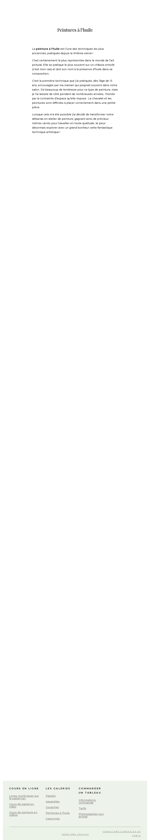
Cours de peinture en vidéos (23, 813)
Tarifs (82, 808)
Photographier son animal (91, 815)
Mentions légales (75, 834)
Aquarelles (53, 801)
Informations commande (87, 801)
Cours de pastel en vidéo (21, 805)
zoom (30, 158)
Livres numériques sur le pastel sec (24, 797)
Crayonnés (53, 818)
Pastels (51, 796)
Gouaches (52, 807)
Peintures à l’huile (58, 813)
